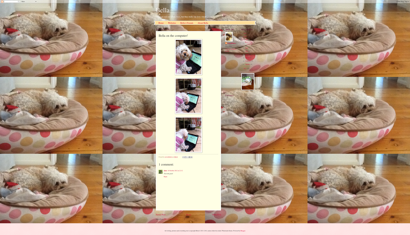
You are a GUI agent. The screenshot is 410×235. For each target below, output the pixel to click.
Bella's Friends (186, 22)
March (247, 58)
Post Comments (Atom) (171, 219)
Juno (165, 171)
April (247, 54)
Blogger (243, 231)
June (246, 48)
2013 (245, 33)
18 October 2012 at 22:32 (175, 171)
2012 (245, 37)
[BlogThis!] (185, 157)
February (248, 61)
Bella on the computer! (249, 43)
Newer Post (160, 214)
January (247, 64)
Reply (165, 177)
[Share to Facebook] (189, 157)
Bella (163, 10)
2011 (245, 68)
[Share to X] (187, 157)
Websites (172, 22)
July (246, 39)
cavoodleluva (231, 43)
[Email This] (183, 157)
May (246, 51)
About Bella (203, 22)
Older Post (216, 214)
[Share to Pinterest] (191, 157)
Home (161, 22)
